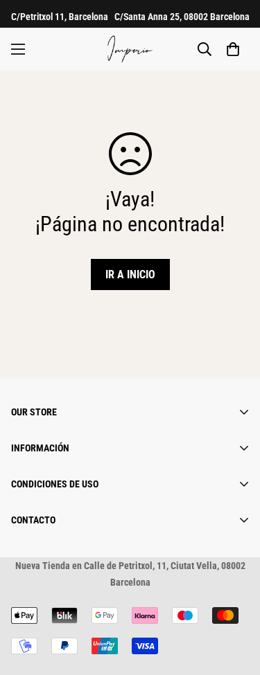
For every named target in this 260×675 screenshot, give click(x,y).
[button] (233, 49)
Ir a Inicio (130, 274)
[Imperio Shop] (130, 49)
